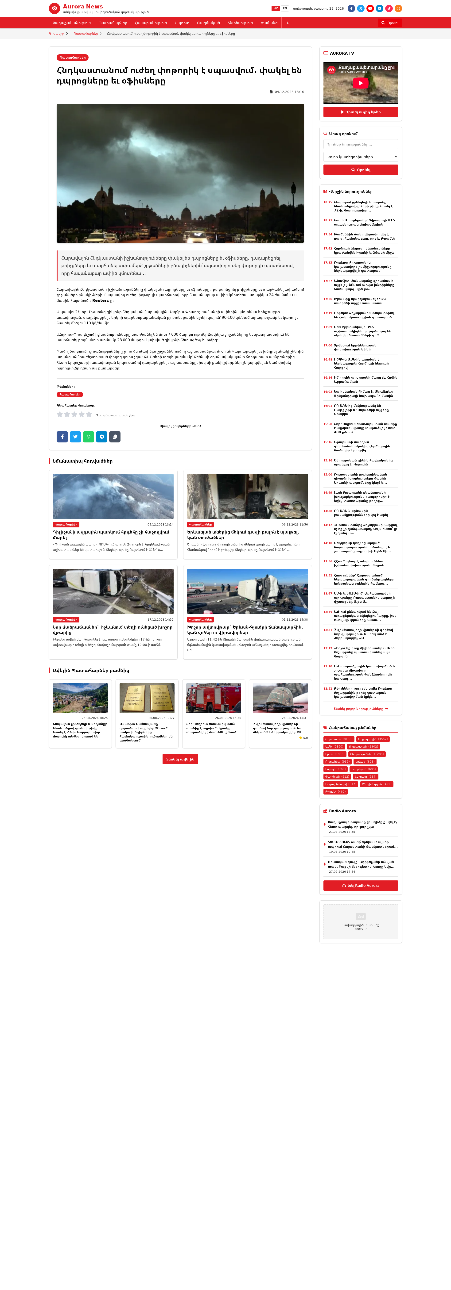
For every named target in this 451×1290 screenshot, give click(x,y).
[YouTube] (370, 8)
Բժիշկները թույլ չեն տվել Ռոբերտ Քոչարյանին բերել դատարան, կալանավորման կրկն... (363, 692)
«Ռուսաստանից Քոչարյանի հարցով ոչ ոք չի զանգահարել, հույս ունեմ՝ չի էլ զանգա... (365, 528)
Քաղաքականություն (72, 22)
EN (285, 8)
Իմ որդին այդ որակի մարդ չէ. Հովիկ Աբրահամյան (365, 379)
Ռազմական (208, 22)
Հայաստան (339, 739)
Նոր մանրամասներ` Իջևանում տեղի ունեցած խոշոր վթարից (113, 629)
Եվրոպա (366, 777)
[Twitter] (361, 8)
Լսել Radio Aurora (363, 885)
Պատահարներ (113, 22)
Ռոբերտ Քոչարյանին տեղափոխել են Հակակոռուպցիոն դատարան (364, 315)
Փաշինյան (337, 777)
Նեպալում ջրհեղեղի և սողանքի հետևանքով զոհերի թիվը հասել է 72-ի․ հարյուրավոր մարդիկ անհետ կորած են (80, 730)
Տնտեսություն (240, 22)
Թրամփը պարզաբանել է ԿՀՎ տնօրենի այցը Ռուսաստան (360, 300)
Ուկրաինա (337, 762)
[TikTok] (389, 8)
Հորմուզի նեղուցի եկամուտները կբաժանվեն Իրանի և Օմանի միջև (364, 250)
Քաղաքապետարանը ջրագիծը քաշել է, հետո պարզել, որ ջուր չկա (362, 824)
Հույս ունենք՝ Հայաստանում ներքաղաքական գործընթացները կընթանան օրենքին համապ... (364, 579)
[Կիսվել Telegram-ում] (101, 436)
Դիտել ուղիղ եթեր (363, 112)
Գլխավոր (56, 33)
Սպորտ (182, 22)
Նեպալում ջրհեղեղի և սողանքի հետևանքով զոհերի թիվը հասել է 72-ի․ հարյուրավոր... (363, 206)
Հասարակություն (151, 22)
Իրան (335, 754)
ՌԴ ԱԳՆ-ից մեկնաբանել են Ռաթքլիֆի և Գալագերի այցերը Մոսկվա (361, 409)
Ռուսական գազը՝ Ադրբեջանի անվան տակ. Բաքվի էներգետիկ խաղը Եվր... (361, 864)
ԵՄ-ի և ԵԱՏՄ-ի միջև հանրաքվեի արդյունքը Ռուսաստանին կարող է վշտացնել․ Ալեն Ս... (364, 597)
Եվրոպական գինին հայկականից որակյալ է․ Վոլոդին (363, 462)
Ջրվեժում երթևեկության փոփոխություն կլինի (355, 347)
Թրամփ (335, 792)
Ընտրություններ (367, 754)
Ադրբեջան (363, 769)
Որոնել (363, 169)
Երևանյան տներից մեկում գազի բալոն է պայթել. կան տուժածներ (243, 534)
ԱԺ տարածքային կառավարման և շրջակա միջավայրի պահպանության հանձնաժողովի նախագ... (364, 672)
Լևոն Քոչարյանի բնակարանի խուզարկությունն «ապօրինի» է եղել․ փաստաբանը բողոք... (361, 496)
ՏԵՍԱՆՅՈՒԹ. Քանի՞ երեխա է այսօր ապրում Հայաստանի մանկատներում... (363, 844)
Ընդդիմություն (377, 784)
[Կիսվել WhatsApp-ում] (88, 436)
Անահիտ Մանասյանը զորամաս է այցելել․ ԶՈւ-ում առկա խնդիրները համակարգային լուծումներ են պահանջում (146, 732)
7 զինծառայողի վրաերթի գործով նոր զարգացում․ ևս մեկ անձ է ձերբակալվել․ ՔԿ (277, 728)
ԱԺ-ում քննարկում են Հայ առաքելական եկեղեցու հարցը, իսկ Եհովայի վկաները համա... (365, 615)
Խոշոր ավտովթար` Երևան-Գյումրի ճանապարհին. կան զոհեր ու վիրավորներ (245, 629)
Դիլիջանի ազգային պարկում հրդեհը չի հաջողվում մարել (111, 534)
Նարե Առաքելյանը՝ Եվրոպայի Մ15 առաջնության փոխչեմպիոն (364, 222)
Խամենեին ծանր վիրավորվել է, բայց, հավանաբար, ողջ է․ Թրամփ (364, 236)
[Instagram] (398, 8)
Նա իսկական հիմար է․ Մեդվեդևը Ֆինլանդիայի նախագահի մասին (363, 393)
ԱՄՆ (334, 747)
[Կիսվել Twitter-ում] (75, 436)
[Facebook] (351, 8)
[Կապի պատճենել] (115, 436)
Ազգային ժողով (340, 784)
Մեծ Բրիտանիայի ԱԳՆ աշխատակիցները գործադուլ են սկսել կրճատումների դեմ (362, 331)
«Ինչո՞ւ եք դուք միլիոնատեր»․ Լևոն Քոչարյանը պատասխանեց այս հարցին (364, 652)
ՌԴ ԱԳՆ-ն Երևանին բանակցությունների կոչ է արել (361, 512)
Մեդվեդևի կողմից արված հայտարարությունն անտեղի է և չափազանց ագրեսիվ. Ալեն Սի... (362, 547)
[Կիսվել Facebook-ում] (62, 436)
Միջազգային (373, 739)
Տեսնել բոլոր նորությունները (359, 708)
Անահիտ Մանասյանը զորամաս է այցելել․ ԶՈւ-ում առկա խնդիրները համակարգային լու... (364, 284)
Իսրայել (335, 769)
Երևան (365, 762)
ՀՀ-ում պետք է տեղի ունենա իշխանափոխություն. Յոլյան (359, 563)
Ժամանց (269, 22)
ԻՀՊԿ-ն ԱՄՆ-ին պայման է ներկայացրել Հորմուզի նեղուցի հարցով (361, 363)
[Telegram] (379, 8)
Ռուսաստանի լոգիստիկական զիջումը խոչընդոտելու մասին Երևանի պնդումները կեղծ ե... (360, 478)
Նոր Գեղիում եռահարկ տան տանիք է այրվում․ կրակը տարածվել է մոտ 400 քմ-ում (211, 728)
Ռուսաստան (363, 747)
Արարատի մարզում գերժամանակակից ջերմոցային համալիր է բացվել (362, 446)
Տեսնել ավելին (180, 759)
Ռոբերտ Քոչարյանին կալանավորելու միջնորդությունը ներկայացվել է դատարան (363, 266)
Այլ (287, 22)
